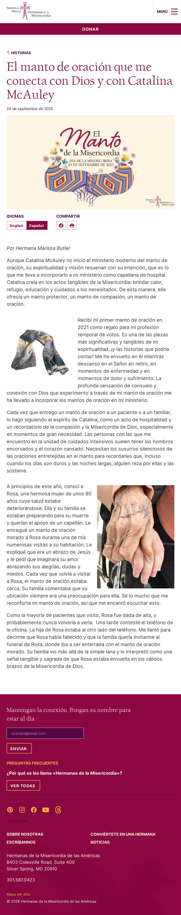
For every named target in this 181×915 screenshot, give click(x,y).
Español (36, 225)
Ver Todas (22, 786)
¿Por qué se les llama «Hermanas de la (65, 773)
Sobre (25, 834)
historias (21, 53)
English (16, 225)
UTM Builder (17, 821)
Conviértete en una (123, 834)
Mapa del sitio (18, 894)
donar (90, 29)
